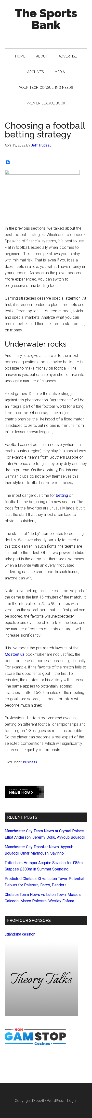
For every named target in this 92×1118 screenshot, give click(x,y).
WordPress (56, 1101)
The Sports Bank (46, 19)
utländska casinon (20, 934)
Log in (72, 1101)
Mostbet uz (15, 654)
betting (62, 495)
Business (30, 762)
